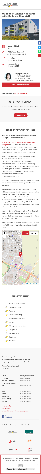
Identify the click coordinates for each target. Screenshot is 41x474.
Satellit (33, 233)
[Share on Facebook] (39, 43)
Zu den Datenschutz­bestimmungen (20, 469)
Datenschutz (6, 406)
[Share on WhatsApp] (39, 51)
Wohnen (11, 93)
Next (36, 31)
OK (20, 466)
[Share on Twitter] (39, 47)
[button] (20, 255)
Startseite (5, 93)
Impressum (6, 408)
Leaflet (25, 284)
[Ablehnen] (38, 464)
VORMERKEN (20, 115)
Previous (5, 31)
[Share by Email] (39, 55)
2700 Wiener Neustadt (21, 93)
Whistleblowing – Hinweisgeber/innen (15, 411)
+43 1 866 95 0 (25, 378)
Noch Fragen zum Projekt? (21, 85)
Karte (26, 233)
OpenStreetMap (34, 284)
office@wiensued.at (27, 376)
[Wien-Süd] (10, 5)
